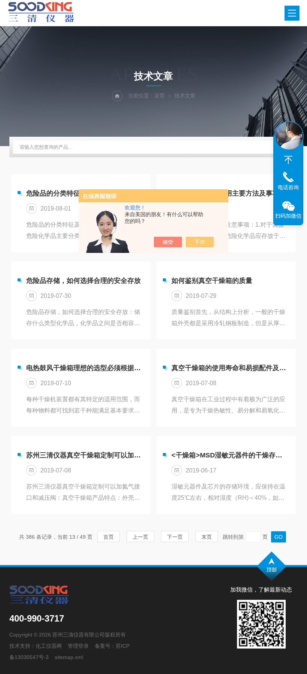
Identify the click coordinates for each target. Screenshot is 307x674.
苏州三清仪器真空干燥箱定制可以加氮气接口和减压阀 (84, 455)
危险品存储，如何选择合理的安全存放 (83, 280)
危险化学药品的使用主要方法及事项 (225, 193)
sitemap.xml (69, 657)
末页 (206, 537)
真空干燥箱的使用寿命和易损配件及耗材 (229, 368)
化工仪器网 (49, 646)
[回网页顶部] (288, 159)
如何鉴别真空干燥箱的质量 (211, 280)
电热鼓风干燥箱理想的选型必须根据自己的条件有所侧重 (84, 368)
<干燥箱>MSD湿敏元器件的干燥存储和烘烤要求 (229, 455)
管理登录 (78, 646)
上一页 (140, 537)
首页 (159, 96)
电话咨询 (288, 187)
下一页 (175, 537)
